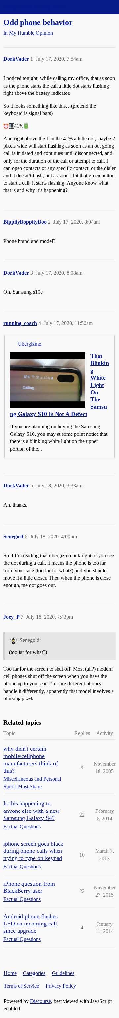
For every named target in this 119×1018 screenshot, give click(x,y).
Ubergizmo (29, 344)
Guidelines (63, 973)
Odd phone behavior (38, 22)
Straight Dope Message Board (34, 7)
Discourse (40, 1001)
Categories (34, 973)
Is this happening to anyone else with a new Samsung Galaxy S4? (31, 810)
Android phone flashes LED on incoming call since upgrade (30, 923)
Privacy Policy (61, 986)
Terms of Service (21, 986)
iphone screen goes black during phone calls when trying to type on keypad (33, 850)
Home (10, 973)
